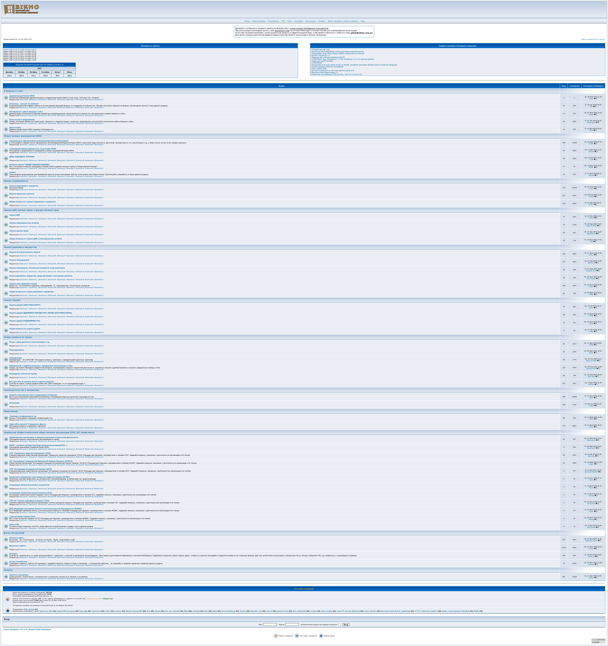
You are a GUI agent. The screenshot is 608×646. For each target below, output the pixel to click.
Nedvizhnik (465, 611)
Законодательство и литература (21, 390)
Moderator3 (42, 99)
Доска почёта (15, 127)
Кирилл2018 (591, 368)
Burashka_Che (256, 611)
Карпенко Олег (282, 611)
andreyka (196, 611)
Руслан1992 (137, 611)
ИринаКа (591, 456)
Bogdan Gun (591, 271)
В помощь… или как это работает (24, 104)
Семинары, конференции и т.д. (22, 416)
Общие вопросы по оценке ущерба (24, 329)
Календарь (298, 21)
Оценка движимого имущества (20, 247)
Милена (129, 611)
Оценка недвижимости (16, 181)
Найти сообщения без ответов (593, 39)
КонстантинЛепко (228, 611)
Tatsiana (243, 611)
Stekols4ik (302, 611)
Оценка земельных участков (21, 194)
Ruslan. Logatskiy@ (402, 611)
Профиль (321, 21)
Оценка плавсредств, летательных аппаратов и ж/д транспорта (37, 268)
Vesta (323, 611)
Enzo (206, 611)
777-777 (418, 611)
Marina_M (591, 263)
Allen (51, 611)
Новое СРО (14, 524)
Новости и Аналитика (18, 575)
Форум (247, 21)
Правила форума (258, 21)
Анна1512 (591, 503)
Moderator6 (80, 99)
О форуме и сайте (13, 91)
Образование (11, 411)
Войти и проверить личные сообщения (343, 21)
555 (591, 106)
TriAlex (108, 611)
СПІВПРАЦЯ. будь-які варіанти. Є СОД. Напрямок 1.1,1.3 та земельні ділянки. (343, 59)
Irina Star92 (591, 278)
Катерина (71, 611)
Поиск (289, 21)
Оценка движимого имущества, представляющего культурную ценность (41, 276)
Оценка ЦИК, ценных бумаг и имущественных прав (31, 210)
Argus (591, 286)
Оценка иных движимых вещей (23, 284)
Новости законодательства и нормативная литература (33, 395)
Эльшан (158, 611)
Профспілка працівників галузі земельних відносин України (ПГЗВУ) (39, 477)
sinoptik (329, 611)
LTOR (591, 159)
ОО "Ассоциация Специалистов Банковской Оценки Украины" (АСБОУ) (41, 461)
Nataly (214, 611)
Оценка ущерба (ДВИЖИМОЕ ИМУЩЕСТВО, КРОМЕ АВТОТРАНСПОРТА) (40, 313)
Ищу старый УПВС (319, 69)
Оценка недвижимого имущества (23, 186)
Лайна (591, 578)
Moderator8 (52, 99)
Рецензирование (16, 350)
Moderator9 (89, 99)
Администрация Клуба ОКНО (22, 96)
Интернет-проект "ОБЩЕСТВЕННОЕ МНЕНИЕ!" (29, 165)
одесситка (44, 611)
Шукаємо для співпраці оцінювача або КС (328, 57)
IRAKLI (476, 611)
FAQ (283, 21)
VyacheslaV (96, 611)
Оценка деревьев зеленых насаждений (327, 67)
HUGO (591, 167)
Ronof (591, 488)
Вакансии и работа (17, 546)
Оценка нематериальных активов (24, 223)
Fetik (591, 130)
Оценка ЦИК (14, 215)
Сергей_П (434, 611)
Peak (591, 323)
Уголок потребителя (18, 562)
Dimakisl (373, 611)
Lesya (450, 611)
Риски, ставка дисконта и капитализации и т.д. (29, 342)
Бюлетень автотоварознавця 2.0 (325, 72)
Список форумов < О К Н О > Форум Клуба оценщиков (27, 629)
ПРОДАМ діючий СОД (320, 50)
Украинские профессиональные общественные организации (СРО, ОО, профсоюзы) (49, 433)
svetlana (313, 611)
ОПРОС (12, 172)
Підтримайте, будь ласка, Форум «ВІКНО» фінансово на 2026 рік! (338, 53)
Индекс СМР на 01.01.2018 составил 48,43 (19, 49)
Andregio (176, 611)
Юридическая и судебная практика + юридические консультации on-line (40, 366)
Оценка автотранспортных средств (24, 252)
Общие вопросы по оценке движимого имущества (31, 292)
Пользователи (273, 21)
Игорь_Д (591, 556)
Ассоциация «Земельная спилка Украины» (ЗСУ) (30, 493)
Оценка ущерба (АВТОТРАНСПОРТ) (24, 305)
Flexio (591, 427)
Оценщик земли (591, 540)
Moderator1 (33, 99)
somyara (118, 611)
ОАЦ (25, 609)
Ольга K (269, 611)
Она (591, 241)
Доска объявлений (14, 533)
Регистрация (310, 21)
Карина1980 (61, 611)
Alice (295, 611)
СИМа (591, 294)
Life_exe (168, 611)
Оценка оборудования (19, 260)
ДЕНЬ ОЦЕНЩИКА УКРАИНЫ (21, 157)
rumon (591, 511)
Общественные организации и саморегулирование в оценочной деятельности (43, 437)
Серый (591, 196)
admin (591, 98)
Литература (14, 403)
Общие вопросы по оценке (18, 337)
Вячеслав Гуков (387, 611)
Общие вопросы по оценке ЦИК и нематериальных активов (35, 239)
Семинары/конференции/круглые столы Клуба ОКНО (32, 149)
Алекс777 (340, 611)
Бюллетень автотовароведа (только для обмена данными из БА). (338, 51)
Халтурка (13, 554)
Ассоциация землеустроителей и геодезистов (29, 485)
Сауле (366, 611)
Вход (363, 21)
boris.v (591, 255)
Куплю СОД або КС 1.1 (321, 55)
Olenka (591, 175)
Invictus (591, 564)
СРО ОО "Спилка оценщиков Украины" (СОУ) (29, 501)
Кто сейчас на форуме (304, 589)
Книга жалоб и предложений (22, 120)
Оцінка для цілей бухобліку (322, 61)
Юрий (186, 611)
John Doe (591, 376)
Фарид (591, 519)
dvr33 (591, 143)
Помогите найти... (17, 538)
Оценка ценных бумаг (18, 231)
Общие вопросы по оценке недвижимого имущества (32, 202)
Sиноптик (425, 611)
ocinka (591, 188)
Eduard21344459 (591, 472)
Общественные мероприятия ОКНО (23, 136)
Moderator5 (61, 99)
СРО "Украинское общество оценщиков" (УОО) (30, 453)
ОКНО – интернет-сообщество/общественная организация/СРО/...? (38, 445)
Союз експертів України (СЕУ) (22, 517)
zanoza (591, 151)
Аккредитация (15, 358)
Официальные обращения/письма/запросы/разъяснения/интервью (38, 141)
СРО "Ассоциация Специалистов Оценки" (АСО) (30, 469)
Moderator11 (99, 99)
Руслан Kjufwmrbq (352, 611)
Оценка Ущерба (12, 300)
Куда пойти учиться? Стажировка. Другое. (27, 424)
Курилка (8, 570)
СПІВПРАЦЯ (317, 63)
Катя (148, 611)
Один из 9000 (591, 226)
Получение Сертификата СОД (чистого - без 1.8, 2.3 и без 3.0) (337, 74)
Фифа (444, 611)
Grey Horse (591, 527)
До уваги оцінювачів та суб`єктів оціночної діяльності (333, 70)
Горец (591, 480)
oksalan (31, 609)
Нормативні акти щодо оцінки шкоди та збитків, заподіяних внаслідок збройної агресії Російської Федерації (354, 65)
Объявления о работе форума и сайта (26, 112)
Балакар (456, 611)
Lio (51, 596)
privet (591, 308)
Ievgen (591, 464)
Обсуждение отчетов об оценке (23, 374)
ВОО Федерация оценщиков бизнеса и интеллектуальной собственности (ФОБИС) (45, 509)
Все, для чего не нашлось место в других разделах (31, 382)
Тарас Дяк (83, 611)
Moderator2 (70, 99)
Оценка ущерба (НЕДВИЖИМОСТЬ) (24, 321)
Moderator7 (24, 99)
